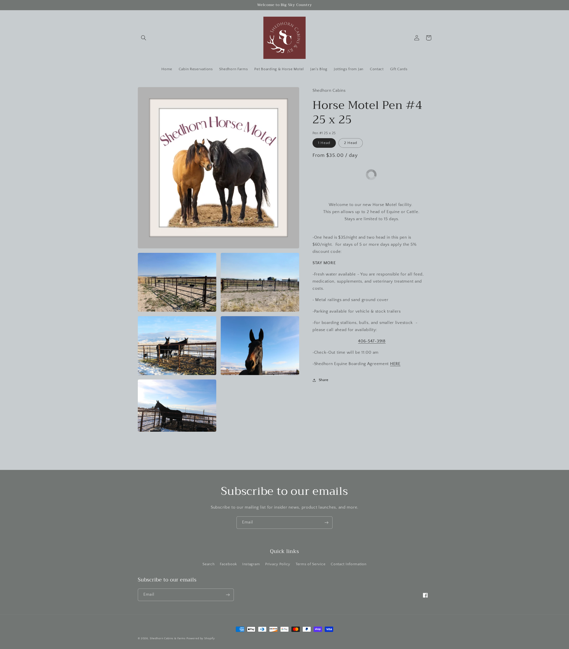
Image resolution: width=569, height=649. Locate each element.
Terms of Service (311, 564)
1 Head (324, 143)
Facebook (228, 564)
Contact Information (349, 564)
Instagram (251, 564)
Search (208, 564)
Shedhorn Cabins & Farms (168, 638)
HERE (395, 363)
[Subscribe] (326, 522)
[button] (144, 38)
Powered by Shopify (200, 638)
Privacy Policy (277, 564)
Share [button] (324, 380)
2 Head (350, 143)
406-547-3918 (372, 341)
